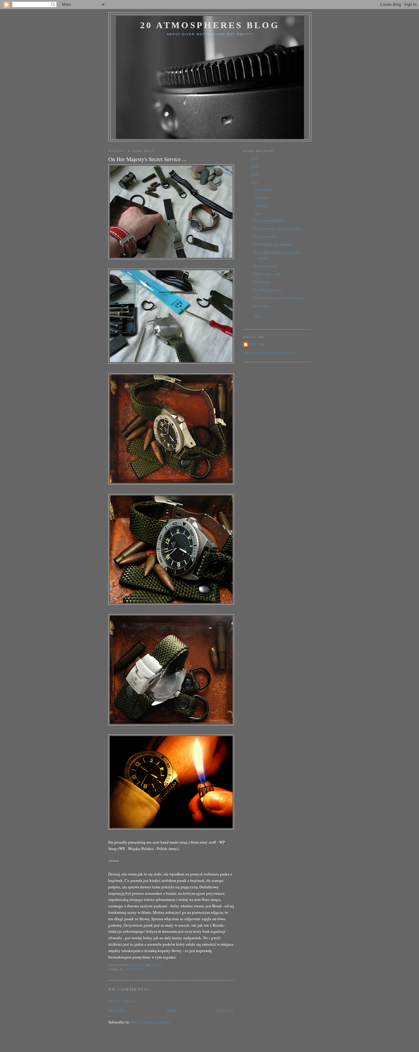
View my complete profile (270, 353)
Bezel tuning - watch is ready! (277, 228)
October (262, 197)
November (264, 189)
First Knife (262, 282)
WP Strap (134, 969)
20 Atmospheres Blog (210, 25)
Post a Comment (121, 1001)
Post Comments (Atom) (150, 1022)
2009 (254, 166)
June (259, 213)
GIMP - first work (267, 274)
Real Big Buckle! (267, 290)
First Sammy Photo (268, 220)
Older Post (225, 1010)
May (259, 316)
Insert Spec (262, 306)
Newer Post (117, 1010)
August (261, 205)
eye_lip (257, 344)
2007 (254, 182)
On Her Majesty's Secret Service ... (281, 298)
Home (172, 1010)
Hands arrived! (265, 266)
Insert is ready (264, 236)
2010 (254, 158)
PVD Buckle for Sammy (272, 244)
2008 (254, 174)
